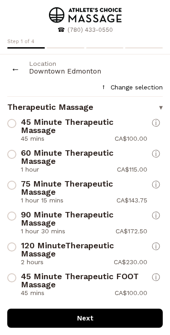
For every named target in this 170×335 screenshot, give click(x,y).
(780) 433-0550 (90, 29)
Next (85, 318)
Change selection (132, 87)
